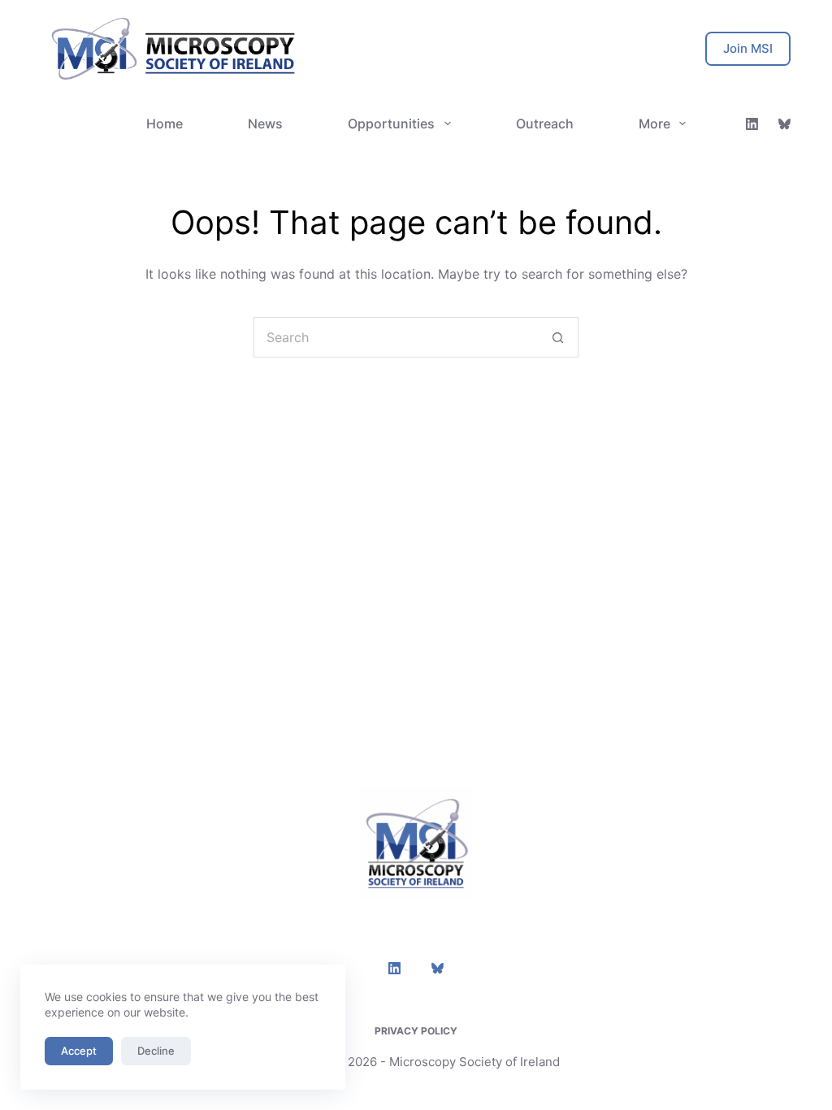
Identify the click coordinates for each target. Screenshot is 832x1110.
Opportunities (391, 123)
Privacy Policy (416, 1031)
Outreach (545, 123)
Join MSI (748, 48)
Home (164, 123)
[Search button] (558, 337)
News (265, 123)
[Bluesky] (784, 124)
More (654, 123)
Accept (79, 1050)
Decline (156, 1050)
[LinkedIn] (752, 124)
